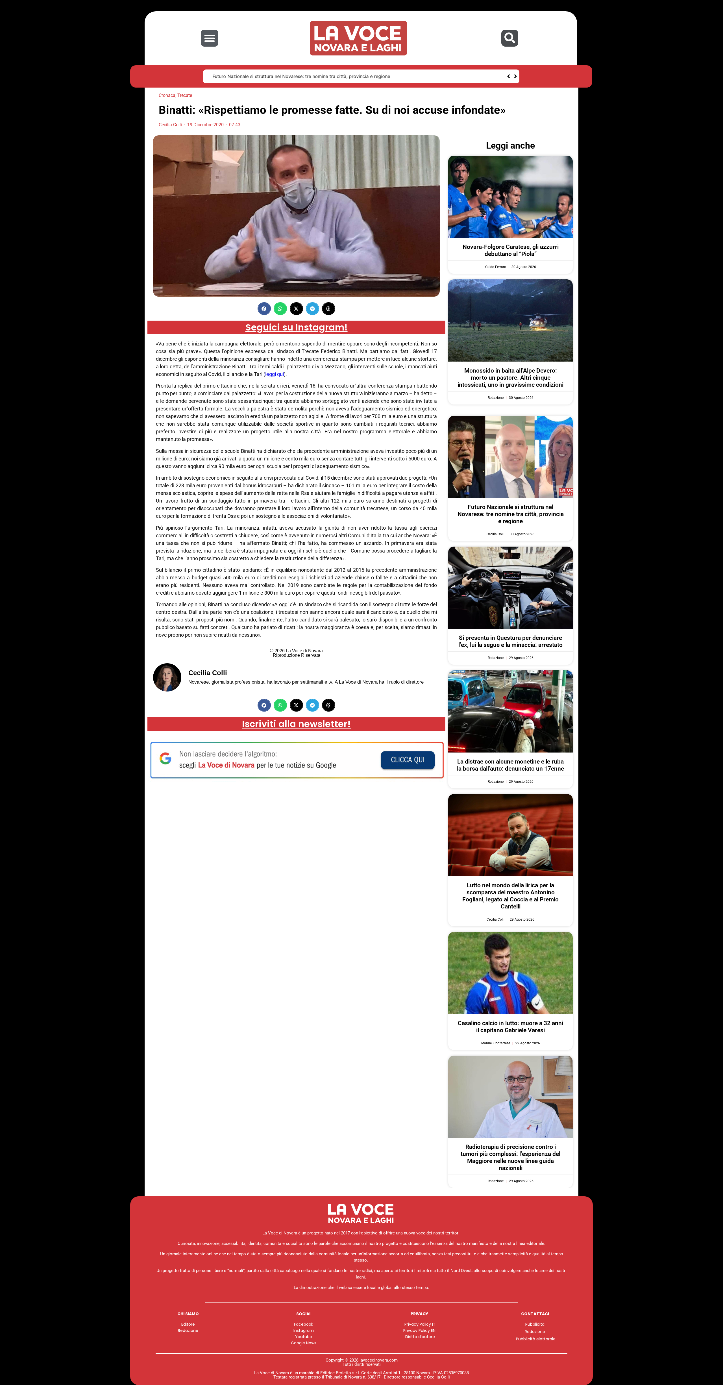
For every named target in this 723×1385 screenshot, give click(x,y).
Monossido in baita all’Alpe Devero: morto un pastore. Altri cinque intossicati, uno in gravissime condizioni (510, 377)
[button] (209, 38)
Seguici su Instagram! (296, 327)
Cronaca (167, 95)
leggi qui (274, 374)
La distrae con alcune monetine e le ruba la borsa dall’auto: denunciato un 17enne (510, 765)
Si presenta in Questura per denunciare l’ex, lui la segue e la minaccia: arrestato (510, 641)
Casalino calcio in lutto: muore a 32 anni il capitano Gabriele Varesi (510, 1027)
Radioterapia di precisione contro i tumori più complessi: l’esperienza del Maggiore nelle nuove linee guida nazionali (510, 1157)
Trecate (184, 95)
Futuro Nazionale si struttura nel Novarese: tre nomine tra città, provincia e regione (299, 76)
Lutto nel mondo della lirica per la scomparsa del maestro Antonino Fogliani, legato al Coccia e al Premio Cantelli (510, 896)
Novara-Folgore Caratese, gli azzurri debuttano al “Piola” (511, 250)
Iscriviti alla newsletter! (296, 723)
